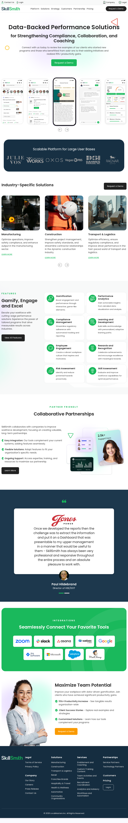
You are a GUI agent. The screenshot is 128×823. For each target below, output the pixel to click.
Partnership (79, 8)
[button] (109, 2)
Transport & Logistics (61, 770)
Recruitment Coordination (83, 783)
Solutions (45, 8)
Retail (54, 775)
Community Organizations (58, 797)
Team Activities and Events (86, 777)
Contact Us (30, 793)
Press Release (32, 788)
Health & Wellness (60, 787)
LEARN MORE (7, 254)
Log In (108, 787)
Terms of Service (33, 762)
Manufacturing (58, 762)
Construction (57, 766)
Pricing (90, 8)
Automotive (57, 791)
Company (110, 2)
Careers (29, 784)
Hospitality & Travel (60, 783)
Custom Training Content (85, 770)
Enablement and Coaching (85, 763)
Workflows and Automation (84, 794)
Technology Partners (113, 766)
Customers (66, 8)
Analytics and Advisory (88, 789)
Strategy (55, 8)
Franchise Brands (59, 779)
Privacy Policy (32, 766)
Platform (34, 8)
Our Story (29, 780)
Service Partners (111, 762)
